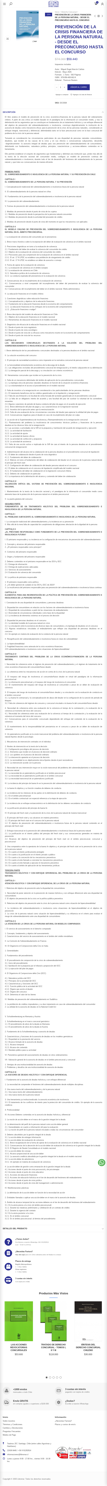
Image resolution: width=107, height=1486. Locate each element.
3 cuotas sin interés (23, 1278)
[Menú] (6, 4)
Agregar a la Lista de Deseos (82, 94)
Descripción (9, 112)
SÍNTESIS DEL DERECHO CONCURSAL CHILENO (88, 1347)
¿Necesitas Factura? (24, 1251)
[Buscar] (11, 3)
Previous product (95, 16)
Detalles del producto (15, 1229)
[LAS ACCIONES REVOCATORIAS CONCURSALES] (19, 1321)
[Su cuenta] (101, 4)
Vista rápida (28, 1317)
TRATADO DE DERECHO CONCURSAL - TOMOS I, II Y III (53, 1347)
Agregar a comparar (62, 94)
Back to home (98, 16)
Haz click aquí (20, 1254)
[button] (47, 1377)
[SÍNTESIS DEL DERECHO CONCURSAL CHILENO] (88, 1321)
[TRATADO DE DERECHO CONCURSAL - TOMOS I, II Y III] (53, 1321)
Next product (102, 16)
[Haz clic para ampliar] (7, 39)
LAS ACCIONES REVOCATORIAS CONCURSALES (18, 1347)
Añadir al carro (78, 87)
